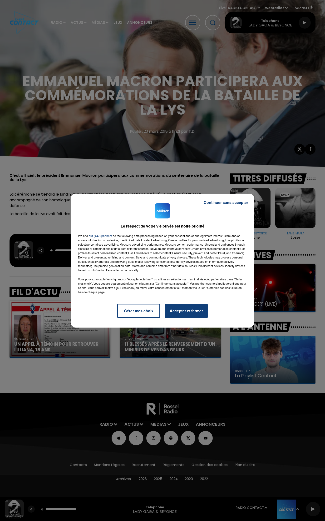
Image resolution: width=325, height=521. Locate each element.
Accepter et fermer (186, 311)
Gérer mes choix (138, 311)
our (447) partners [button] (100, 236)
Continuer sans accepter (226, 202)
